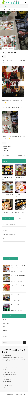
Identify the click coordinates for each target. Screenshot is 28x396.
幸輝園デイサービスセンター (8, 377)
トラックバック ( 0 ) (20, 218)
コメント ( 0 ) (7, 218)
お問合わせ (5, 388)
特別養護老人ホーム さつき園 (9, 372)
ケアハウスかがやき (7, 381)
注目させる (6, 327)
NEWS (4, 319)
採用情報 (10, 385)
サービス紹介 (5, 369)
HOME (4, 367)
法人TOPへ (12, 388)
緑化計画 (5, 330)
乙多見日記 (11, 48)
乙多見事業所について (12, 367)
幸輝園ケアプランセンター (8, 379)
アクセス (5, 385)
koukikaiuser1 (9, 146)
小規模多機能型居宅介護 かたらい (10, 374)
